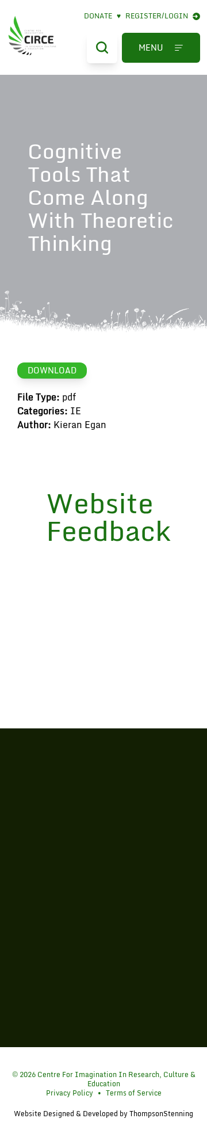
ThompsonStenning (161, 1113)
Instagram (106, 1059)
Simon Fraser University (103, 937)
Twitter (88, 1059)
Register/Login (156, 16)
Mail (124, 1059)
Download (52, 370)
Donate (102, 16)
